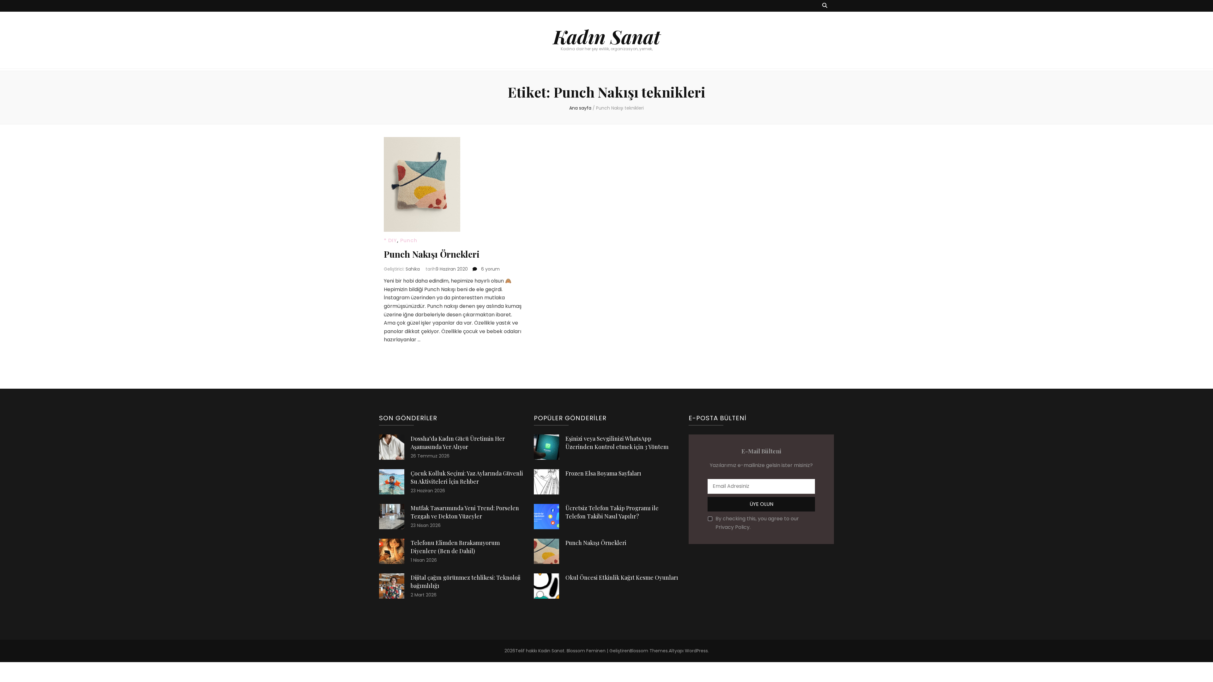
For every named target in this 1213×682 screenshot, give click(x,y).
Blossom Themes (649, 651)
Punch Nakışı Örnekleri (432, 254)
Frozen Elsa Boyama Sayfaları (603, 473)
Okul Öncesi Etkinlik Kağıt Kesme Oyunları (621, 577)
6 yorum (490, 269)
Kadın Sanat (606, 36)
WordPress (696, 651)
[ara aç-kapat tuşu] (824, 6)
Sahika (413, 269)
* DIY (390, 240)
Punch (408, 240)
